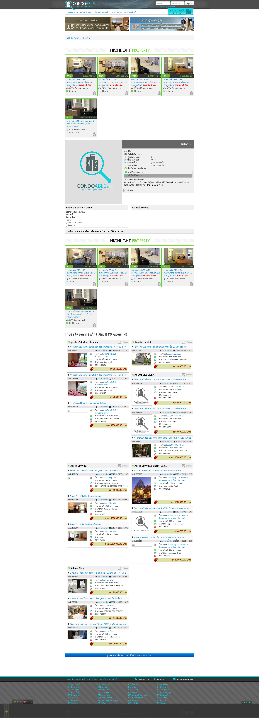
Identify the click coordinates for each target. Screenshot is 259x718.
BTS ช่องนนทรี (73, 38)
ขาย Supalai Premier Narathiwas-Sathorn (88, 403)
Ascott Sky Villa (109, 477)
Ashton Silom (109, 580)
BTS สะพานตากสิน (135, 698)
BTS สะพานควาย (105, 698)
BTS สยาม (72, 698)
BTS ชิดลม (132, 684)
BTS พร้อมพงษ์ (163, 690)
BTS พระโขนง (74, 692)
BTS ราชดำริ (103, 692)
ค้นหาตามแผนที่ (101, 12)
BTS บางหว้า (73, 690)
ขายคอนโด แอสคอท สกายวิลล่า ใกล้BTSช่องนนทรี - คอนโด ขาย (162, 438)
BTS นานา (102, 687)
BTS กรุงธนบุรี (74, 684)
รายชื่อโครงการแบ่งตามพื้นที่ (124, 12)
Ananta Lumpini (174, 354)
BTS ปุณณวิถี (103, 690)
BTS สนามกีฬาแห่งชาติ (137, 695)
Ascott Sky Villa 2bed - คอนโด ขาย (85, 496)
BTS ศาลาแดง (104, 695)
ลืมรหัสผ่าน (171, 7)
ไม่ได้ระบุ (86, 38)
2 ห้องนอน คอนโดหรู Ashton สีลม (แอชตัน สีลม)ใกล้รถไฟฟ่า (96, 598)
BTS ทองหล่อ (73, 687)
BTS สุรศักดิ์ (162, 698)
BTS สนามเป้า (163, 695)
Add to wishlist (102, 350)
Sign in (189, 3)
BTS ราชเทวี (132, 692)
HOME (67, 679)
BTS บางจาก (132, 687)
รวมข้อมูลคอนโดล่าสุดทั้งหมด (79, 12)
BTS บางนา (162, 687)
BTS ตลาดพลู (162, 684)
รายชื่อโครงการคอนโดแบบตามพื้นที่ (102, 679)
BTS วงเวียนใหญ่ (164, 692)
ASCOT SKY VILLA (175, 387)
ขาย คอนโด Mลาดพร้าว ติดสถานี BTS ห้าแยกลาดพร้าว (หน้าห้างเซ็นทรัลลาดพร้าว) (80, 123)
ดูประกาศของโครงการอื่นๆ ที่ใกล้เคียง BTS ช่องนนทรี (129, 655)
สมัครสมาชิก (160, 7)
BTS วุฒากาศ (74, 695)
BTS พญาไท (132, 690)
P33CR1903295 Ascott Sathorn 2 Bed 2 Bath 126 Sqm (158, 470)
